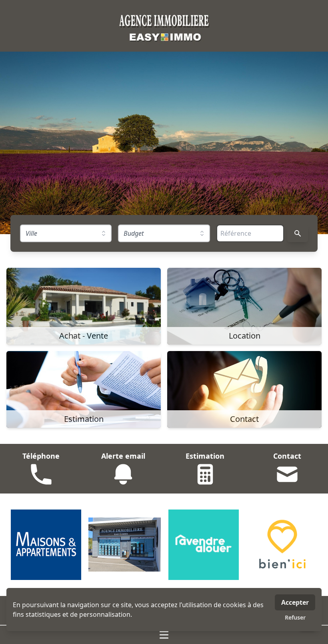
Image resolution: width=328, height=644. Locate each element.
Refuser (295, 617)
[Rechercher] (297, 233)
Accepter (295, 602)
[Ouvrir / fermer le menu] (164, 635)
